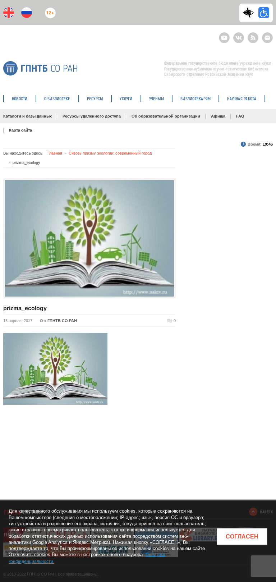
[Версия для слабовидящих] (250, 12)
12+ (48, 10)
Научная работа (241, 98)
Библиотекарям (195, 98)
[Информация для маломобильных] (263, 12)
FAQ (240, 116)
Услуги (126, 98)
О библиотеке (57, 98)
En (8, 12)
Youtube (224, 34)
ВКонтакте (238, 34)
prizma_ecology (25, 308)
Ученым (156, 98)
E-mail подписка (267, 37)
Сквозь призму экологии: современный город (110, 153)
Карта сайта (20, 130)
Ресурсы (95, 98)
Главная (54, 153)
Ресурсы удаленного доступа (92, 116)
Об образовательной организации (166, 116)
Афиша (218, 116)
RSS (252, 34)
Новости (20, 98)
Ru (26, 12)
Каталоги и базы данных (27, 116)
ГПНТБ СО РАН (62, 321)
